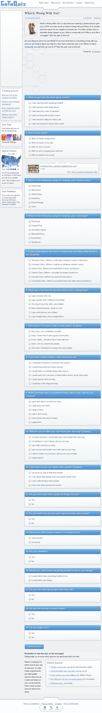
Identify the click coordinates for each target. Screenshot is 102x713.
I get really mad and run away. (43, 445)
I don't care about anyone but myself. (46, 485)
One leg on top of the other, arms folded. (47, 304)
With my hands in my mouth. (43, 155)
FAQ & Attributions (71, 704)
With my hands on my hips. (42, 143)
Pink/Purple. (36, 186)
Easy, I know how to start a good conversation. (50, 335)
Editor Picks (89, 3)
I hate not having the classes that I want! (47, 124)
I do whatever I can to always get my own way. (50, 441)
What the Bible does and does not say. (66, 671)
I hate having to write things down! (45, 107)
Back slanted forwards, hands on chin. (46, 308)
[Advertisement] (63, 73)
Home (44, 709)
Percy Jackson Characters (83, 172)
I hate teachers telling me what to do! (46, 119)
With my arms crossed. (41, 147)
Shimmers (97, 51)
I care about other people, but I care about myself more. (53, 477)
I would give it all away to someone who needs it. (51, 363)
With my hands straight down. (43, 138)
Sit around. (35, 542)
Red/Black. (35, 198)
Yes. (33, 500)
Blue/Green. (36, 190)
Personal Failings (34, 18)
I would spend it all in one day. (43, 379)
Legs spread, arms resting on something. (48, 300)
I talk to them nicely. (39, 414)
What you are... (57, 683)
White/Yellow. (36, 194)
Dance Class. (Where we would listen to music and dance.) (55, 268)
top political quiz (13, 173)
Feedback (97, 18)
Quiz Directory (68, 3)
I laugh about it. (37, 458)
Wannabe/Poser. (38, 234)
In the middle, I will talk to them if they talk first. (50, 340)
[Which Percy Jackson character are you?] (33, 169)
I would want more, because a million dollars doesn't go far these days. (60, 375)
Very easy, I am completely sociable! (46, 331)
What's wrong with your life (62, 667)
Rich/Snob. (35, 221)
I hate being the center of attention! (45, 111)
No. (32, 504)
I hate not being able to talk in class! (45, 115)
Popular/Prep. (37, 225)
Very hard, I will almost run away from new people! (51, 348)
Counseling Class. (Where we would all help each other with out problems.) (61, 281)
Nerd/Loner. (36, 242)
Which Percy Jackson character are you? (60, 166)
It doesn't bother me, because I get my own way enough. (54, 454)
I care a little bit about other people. (45, 481)
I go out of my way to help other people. (47, 473)
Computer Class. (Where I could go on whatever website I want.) (57, 264)
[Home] (13, 4)
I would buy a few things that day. (44, 383)
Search (51, 709)
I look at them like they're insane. (44, 418)
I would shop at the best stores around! (47, 367)
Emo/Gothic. (36, 238)
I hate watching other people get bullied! (47, 103)
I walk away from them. (40, 406)
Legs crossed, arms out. (41, 296)
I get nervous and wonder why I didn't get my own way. (53, 449)
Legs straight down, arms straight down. (47, 316)
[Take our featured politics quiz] (11, 162)
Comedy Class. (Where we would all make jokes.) (51, 277)
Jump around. (37, 538)
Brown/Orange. (37, 202)
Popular (79, 3)
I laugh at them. (37, 410)
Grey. (33, 206)
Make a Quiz (44, 3)
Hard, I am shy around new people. (45, 344)
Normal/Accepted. (38, 230)
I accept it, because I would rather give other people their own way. (58, 437)
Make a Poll (55, 3)
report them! (11, 202)
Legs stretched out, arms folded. (44, 312)
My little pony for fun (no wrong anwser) (67, 679)
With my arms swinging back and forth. (47, 151)
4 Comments (87, 18)
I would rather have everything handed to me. (49, 576)
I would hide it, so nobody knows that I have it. (50, 371)
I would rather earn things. (41, 580)
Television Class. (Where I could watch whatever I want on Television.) (59, 260)
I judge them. (36, 422)
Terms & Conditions (31, 704)
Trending (57, 709)
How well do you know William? (64, 675)
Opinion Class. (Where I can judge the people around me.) (54, 272)
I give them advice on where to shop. (46, 401)
